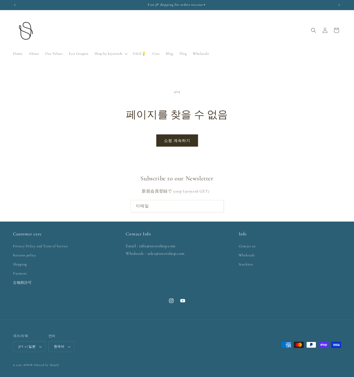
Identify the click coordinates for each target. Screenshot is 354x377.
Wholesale (247, 255)
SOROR (28, 365)
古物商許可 (22, 282)
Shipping (20, 264)
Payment (20, 273)
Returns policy (24, 255)
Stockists (246, 264)
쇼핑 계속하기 (177, 140)
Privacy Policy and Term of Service (40, 246)
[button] (110, 53)
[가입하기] (217, 206)
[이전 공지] (14, 5)
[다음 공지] (339, 5)
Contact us (247, 246)
